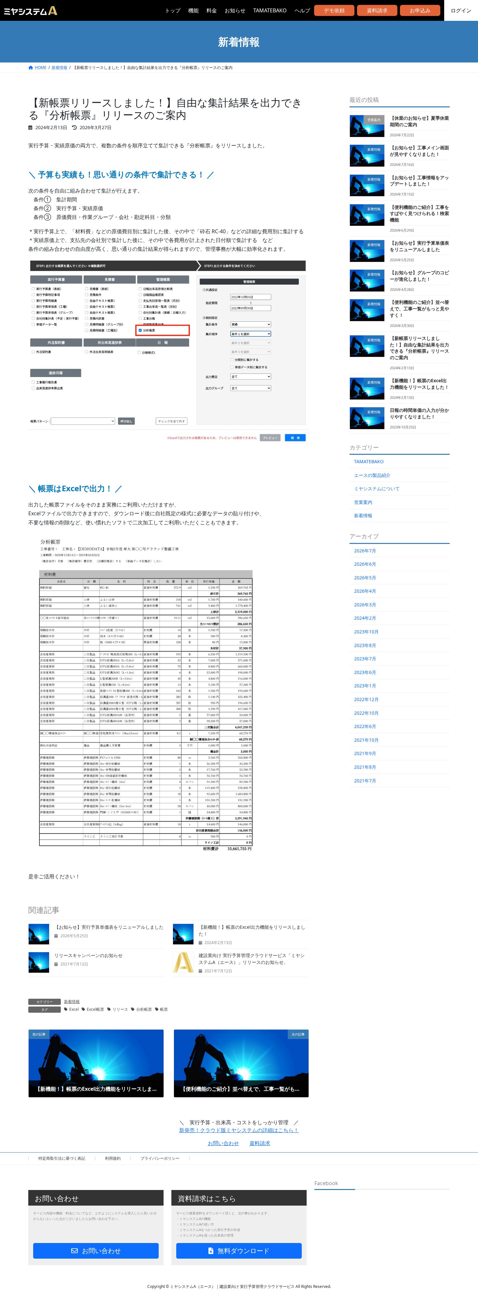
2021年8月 (365, 767)
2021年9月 (365, 753)
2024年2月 (365, 618)
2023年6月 (365, 672)
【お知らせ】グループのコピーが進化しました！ (419, 275)
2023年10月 (366, 632)
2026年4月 (365, 591)
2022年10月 (366, 713)
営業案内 (363, 502)
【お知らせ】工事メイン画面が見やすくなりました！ (419, 150)
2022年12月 (366, 699)
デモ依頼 (334, 10)
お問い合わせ (223, 1143)
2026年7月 (365, 551)
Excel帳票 (95, 1009)
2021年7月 (365, 780)
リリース (120, 1009)
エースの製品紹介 (372, 475)
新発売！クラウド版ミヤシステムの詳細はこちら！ (239, 1130)
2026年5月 (365, 578)
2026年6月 (365, 564)
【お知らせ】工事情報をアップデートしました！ (419, 180)
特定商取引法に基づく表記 (61, 1158)
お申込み (420, 10)
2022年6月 (365, 726)
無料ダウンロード (243, 1250)
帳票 (164, 1009)
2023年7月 (365, 659)
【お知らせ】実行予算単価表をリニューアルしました (109, 927)
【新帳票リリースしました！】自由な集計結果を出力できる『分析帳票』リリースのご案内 (419, 347)
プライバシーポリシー (159, 1158)
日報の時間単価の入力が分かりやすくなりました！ (419, 413)
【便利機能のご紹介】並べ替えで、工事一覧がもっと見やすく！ (419, 308)
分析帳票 (144, 1009)
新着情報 (72, 1001)
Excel (74, 1009)
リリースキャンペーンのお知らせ (88, 955)
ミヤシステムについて (377, 488)
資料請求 (377, 10)
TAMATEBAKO (369, 461)
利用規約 (113, 1158)
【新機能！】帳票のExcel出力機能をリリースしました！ (419, 383)
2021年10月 (366, 740)
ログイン (461, 10)
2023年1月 (365, 686)
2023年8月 (365, 645)
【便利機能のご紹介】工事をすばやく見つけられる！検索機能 (419, 213)
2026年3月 (365, 605)
